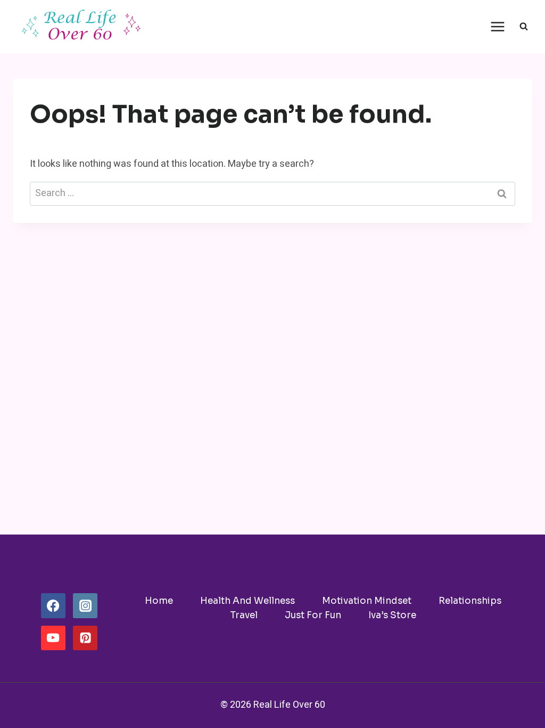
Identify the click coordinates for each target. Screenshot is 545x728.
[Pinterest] (85, 638)
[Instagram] (85, 605)
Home (159, 600)
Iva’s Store (392, 615)
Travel (244, 615)
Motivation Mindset (366, 600)
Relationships (470, 600)
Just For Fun (313, 615)
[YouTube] (53, 638)
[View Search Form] (523, 26)
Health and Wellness (247, 600)
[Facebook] (53, 605)
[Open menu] (497, 26)
